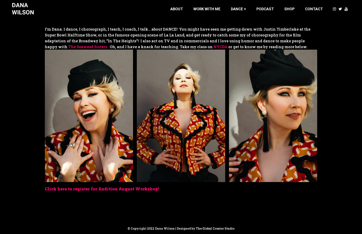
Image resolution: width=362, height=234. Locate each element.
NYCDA (220, 46)
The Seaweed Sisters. (88, 46)
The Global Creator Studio (215, 228)
